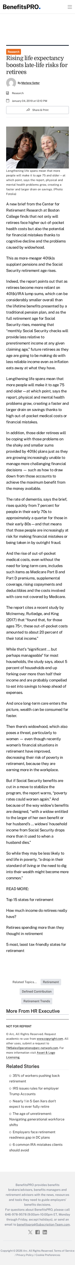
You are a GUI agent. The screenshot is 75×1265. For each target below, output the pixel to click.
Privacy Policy (24, 1254)
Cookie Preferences (48, 1254)
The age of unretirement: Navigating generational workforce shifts (36, 1119)
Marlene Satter (30, 82)
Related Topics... (24, 982)
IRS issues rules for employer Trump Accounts (34, 1091)
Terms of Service (64, 1250)
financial (19, 235)
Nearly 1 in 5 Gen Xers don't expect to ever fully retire (32, 1104)
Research (13, 51)
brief (22, 204)
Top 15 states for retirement (29, 899)
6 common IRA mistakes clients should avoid (35, 1147)
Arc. (25, 1250)
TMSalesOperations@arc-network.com (32, 1048)
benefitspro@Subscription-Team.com (43, 1224)
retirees (12, 222)
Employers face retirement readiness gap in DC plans (32, 1135)
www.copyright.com (50, 1038)
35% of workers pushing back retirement (34, 1078)
